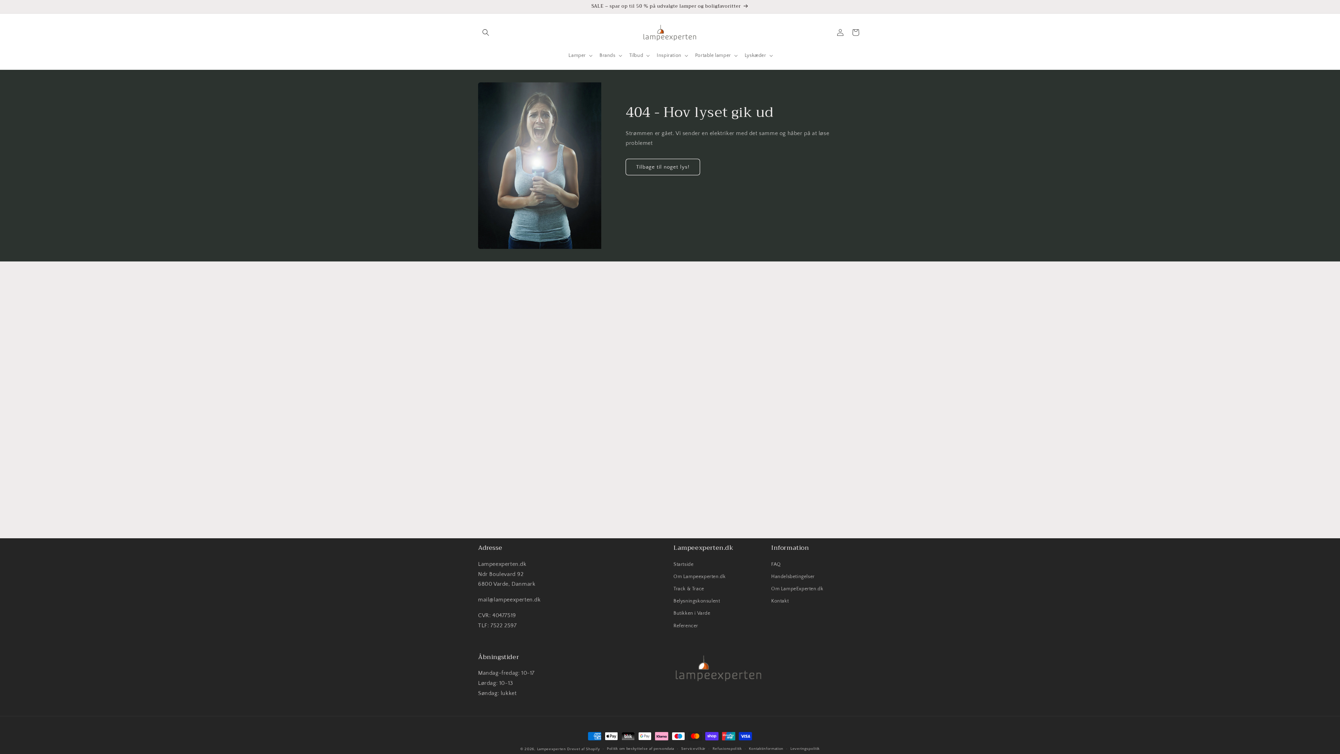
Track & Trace (688, 589)
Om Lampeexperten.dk (699, 576)
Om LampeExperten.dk (797, 589)
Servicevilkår (693, 749)
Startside (683, 564)
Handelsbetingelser (793, 576)
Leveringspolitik (805, 749)
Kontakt (780, 601)
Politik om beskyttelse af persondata (640, 749)
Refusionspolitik (727, 749)
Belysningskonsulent (696, 601)
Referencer (685, 626)
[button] (485, 32)
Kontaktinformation (766, 749)
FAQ (776, 564)
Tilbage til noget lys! (663, 167)
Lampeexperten (551, 749)
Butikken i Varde (691, 613)
